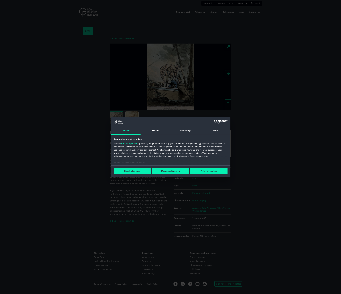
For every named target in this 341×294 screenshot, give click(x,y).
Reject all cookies (132, 171)
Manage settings (169, 171)
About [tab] (215, 130)
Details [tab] (155, 130)
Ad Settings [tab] (185, 130)
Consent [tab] (126, 130)
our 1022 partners (130, 143)
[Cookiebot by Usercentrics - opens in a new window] (216, 122)
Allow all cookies (209, 171)
